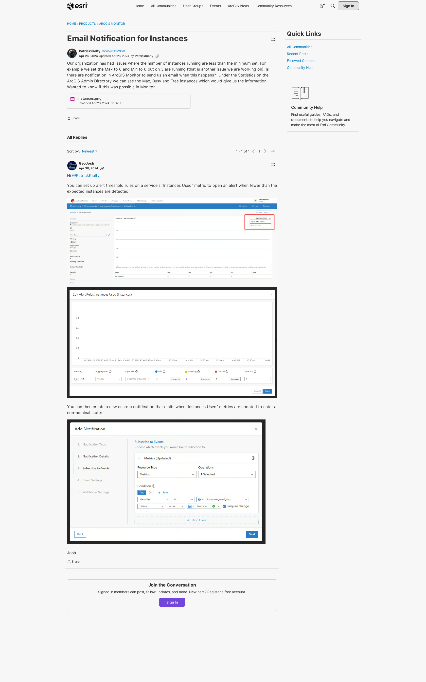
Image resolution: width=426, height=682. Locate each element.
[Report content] (272, 40)
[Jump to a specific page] (273, 151)
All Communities (299, 47)
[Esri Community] (77, 6)
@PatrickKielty (85, 175)
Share (73, 118)
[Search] (332, 5)
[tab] (77, 137)
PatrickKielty (89, 51)
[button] (172, 241)
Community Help (300, 67)
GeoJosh (86, 163)
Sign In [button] (172, 602)
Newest (88, 151)
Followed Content (301, 60)
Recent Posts (297, 54)
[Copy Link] (157, 56)
